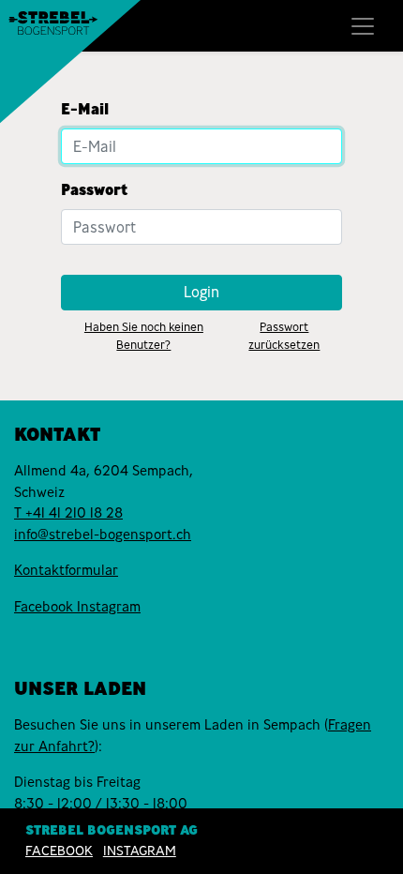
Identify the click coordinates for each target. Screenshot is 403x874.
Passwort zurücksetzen (284, 336)
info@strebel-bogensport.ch (102, 534)
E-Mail (85, 109)
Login (201, 292)
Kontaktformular (66, 570)
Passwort (94, 190)
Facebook (45, 606)
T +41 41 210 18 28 (68, 513)
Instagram (109, 606)
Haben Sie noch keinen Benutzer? (143, 336)
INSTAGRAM (139, 850)
